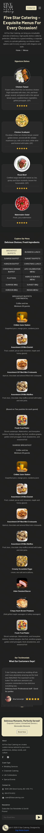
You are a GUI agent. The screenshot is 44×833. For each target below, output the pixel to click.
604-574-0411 (10, 793)
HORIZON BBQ (12, 290)
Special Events (9, 779)
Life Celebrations (10, 775)
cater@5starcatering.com (14, 797)
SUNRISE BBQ (12, 285)
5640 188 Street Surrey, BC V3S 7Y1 (19, 789)
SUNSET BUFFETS (32, 258)
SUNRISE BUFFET (11, 258)
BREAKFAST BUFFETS (11, 252)
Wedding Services (11, 766)
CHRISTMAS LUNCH (32, 264)
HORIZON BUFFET (11, 264)
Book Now (22, 732)
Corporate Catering (11, 771)
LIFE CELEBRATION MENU (32, 270)
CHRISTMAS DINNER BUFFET (11, 270)
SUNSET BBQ (32, 285)
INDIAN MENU (32, 290)
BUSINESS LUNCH (32, 252)
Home (18, 50)
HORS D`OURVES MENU (32, 278)
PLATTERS (11, 278)
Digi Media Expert (22, 830)
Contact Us (31, 8)
